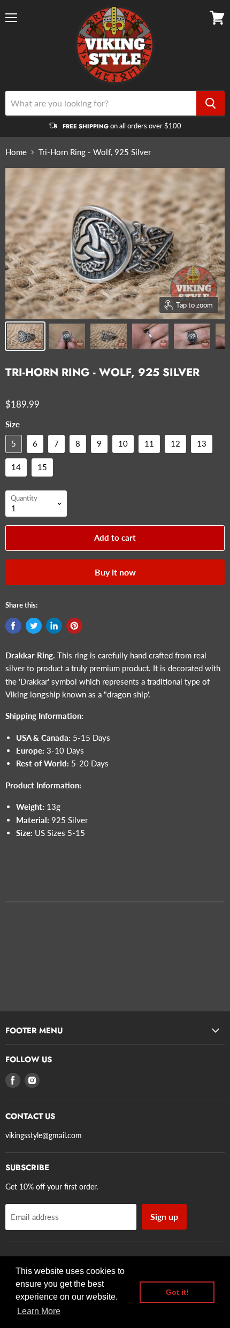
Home (16, 152)
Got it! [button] (177, 1292)
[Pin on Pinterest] (74, 626)
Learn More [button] (38, 1311)
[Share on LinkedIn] (54, 626)
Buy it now (115, 572)
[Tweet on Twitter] (34, 626)
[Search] (210, 103)
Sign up (164, 1216)
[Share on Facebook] (13, 626)
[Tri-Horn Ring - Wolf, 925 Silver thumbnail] (25, 336)
